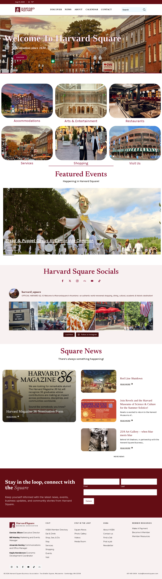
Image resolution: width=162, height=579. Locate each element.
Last (123, 486)
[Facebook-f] (62, 281)
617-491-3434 (132, 573)
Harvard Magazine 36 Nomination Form (34, 411)
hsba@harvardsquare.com (148, 573)
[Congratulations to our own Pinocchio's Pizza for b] (81, 316)
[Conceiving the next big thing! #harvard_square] (52, 316)
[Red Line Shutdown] (98, 381)
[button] (6, 220)
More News (119, 456)
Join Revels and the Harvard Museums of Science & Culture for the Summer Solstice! (138, 404)
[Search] (144, 9)
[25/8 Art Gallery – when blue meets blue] (98, 439)
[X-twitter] (70, 281)
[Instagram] (11, 567)
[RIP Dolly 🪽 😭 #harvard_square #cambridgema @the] (23, 316)
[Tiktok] (99, 281)
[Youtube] (92, 281)
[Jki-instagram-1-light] (77, 281)
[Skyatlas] (84, 281)
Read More (11, 417)
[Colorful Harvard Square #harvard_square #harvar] (110, 316)
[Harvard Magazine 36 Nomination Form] (39, 396)
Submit (89, 501)
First (86, 486)
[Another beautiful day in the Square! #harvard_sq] (138, 316)
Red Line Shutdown (131, 378)
